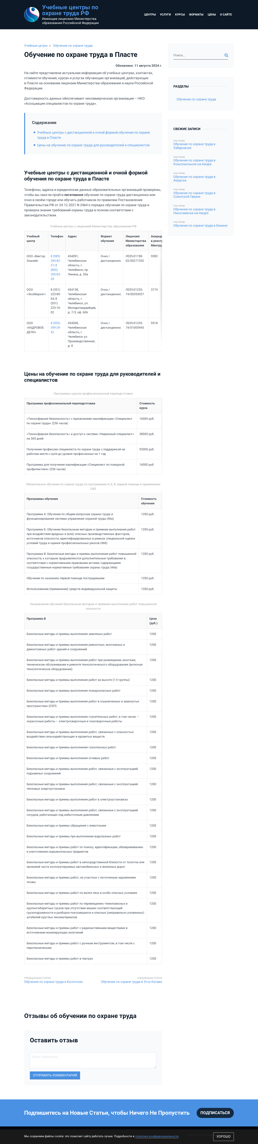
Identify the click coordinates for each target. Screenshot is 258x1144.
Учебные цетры (36, 45)
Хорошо (224, 1136)
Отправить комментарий (55, 1075)
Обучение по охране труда (73, 45)
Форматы (196, 14)
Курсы (180, 14)
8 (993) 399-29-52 (56, 327)
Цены (212, 14)
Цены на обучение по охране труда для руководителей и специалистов (93, 145)
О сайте (226, 14)
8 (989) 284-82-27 (56, 260)
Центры (150, 14)
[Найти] (226, 55)
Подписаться (215, 1113)
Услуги (165, 14)
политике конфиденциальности (156, 1136)
